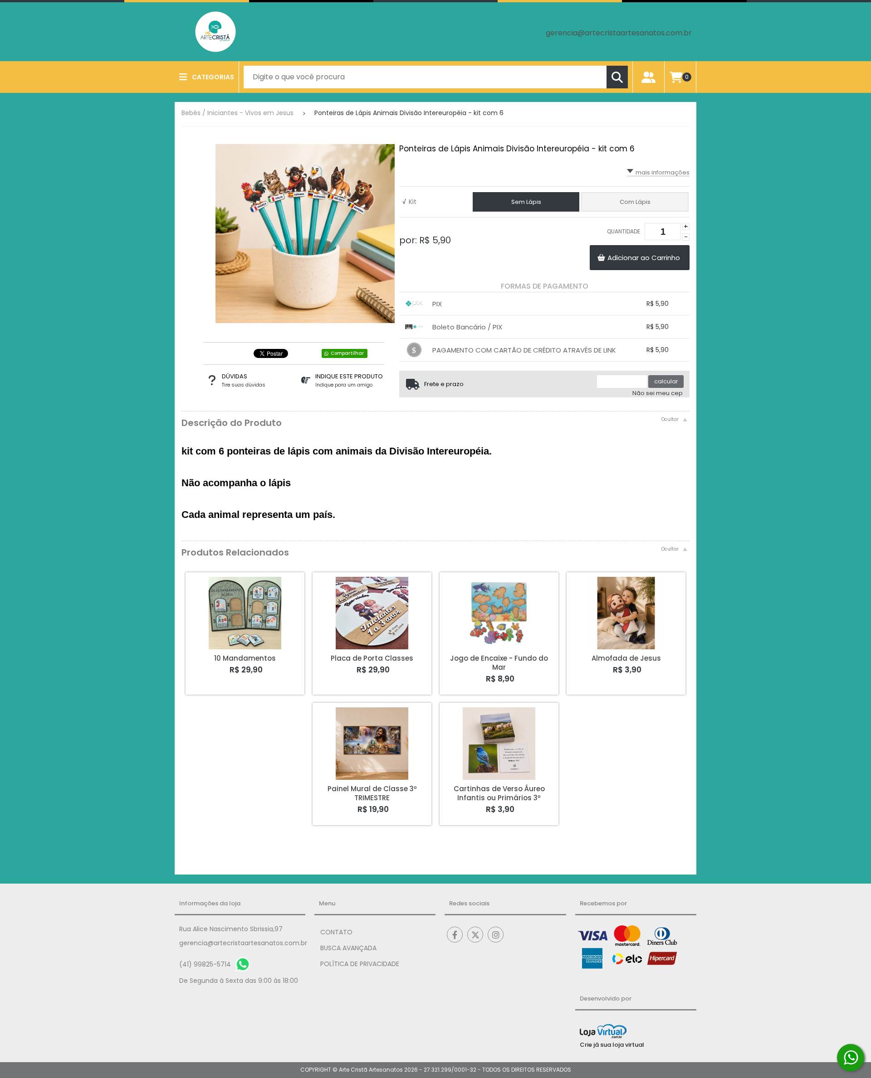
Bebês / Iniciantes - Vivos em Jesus (237, 112)
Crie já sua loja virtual (612, 1044)
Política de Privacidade (359, 963)
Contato (336, 932)
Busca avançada (348, 947)
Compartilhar (347, 353)
